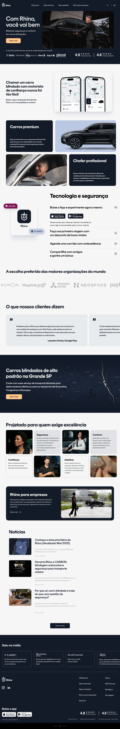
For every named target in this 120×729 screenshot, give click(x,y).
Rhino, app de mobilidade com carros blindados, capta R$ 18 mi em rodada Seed (48, 661)
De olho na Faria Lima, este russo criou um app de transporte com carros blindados (15, 661)
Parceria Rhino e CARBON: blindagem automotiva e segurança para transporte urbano (51, 567)
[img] (61, 55)
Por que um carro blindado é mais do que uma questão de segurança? (55, 594)
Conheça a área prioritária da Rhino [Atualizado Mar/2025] (53, 541)
